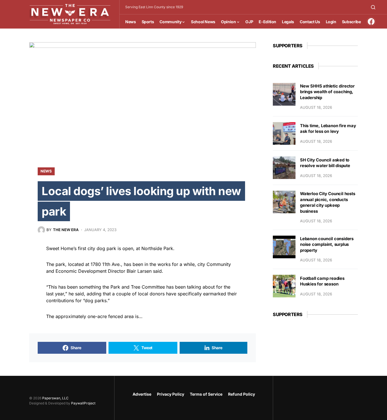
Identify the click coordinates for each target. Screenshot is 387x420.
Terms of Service (206, 394)
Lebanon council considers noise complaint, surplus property (327, 244)
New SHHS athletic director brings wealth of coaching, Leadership (327, 92)
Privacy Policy (170, 394)
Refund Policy (241, 394)
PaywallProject (83, 403)
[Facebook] (371, 21)
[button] (373, 7)
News (46, 171)
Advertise (142, 394)
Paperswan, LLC (55, 398)
